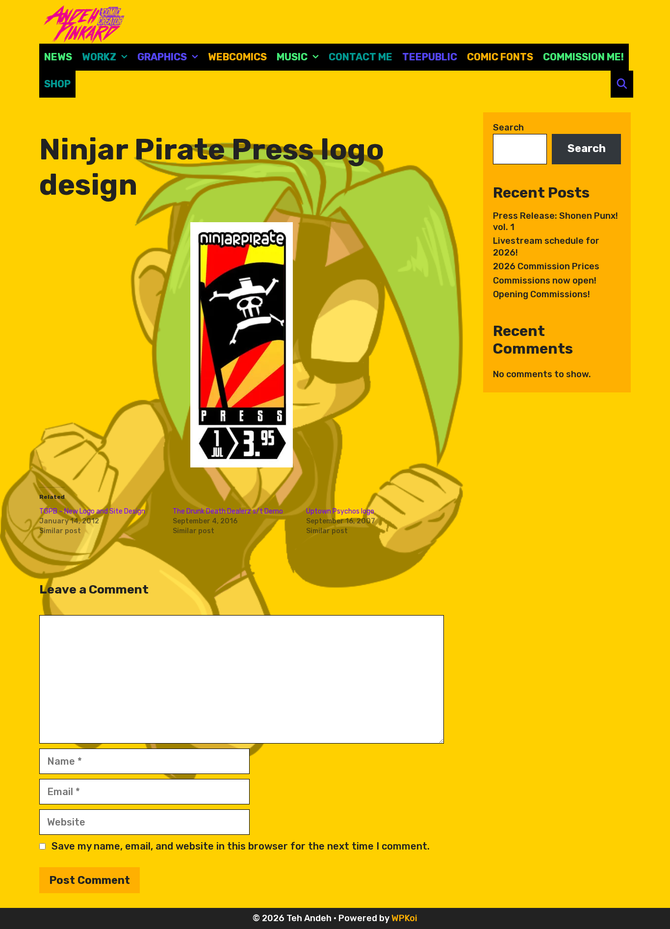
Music (292, 57)
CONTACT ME (360, 57)
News (58, 57)
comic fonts (500, 57)
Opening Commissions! (541, 294)
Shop (57, 84)
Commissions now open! (544, 280)
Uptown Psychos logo (340, 511)
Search (508, 127)
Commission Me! (583, 57)
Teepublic (429, 57)
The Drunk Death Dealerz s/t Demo (228, 511)
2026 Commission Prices (546, 266)
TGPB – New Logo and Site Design (92, 511)
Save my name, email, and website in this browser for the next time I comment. (241, 846)
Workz (99, 57)
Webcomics (237, 57)
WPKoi (404, 918)
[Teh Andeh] (82, 23)
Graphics (162, 57)
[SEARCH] (622, 84)
